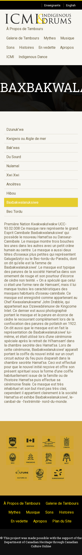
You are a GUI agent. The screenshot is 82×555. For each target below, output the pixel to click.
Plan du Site (62, 521)
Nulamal (12, 166)
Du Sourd (13, 157)
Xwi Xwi (12, 175)
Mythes (50, 38)
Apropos (67, 47)
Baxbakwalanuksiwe (22, 202)
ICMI (10, 57)
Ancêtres (13, 184)
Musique (67, 38)
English (71, 5)
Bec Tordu (14, 211)
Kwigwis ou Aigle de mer (26, 138)
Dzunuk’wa (14, 129)
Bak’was (13, 148)
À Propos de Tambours (24, 29)
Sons (10, 47)
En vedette (47, 47)
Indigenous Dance (33, 57)
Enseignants (52, 5)
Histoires (26, 47)
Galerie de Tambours (22, 38)
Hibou (11, 193)
